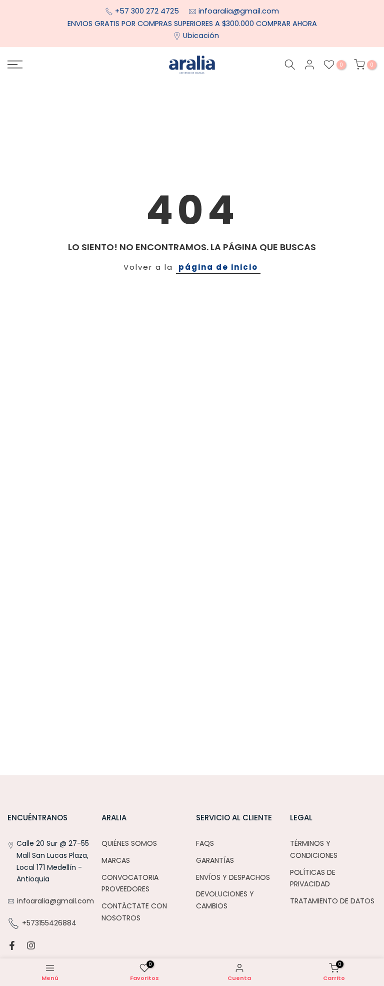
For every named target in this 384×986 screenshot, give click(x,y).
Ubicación (201, 36)
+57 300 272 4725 (148, 11)
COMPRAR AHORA (286, 24)
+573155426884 (49, 923)
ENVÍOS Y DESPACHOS (233, 877)
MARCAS (116, 860)
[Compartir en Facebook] (12, 945)
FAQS (205, 843)
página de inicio (218, 267)
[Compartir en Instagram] (31, 945)
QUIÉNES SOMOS (129, 843)
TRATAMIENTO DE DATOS (332, 901)
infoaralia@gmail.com (238, 11)
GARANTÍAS (215, 860)
